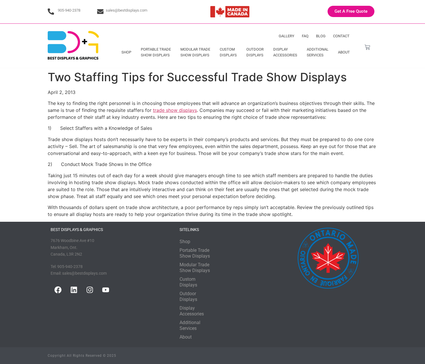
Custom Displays (228, 52)
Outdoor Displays (255, 52)
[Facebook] (58, 289)
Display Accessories (285, 52)
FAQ (305, 36)
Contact (341, 36)
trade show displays (175, 110)
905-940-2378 (69, 10)
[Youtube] (105, 289)
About (344, 52)
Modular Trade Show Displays (195, 52)
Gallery (286, 36)
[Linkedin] (73, 289)
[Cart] (367, 47)
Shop (126, 52)
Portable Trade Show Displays (156, 52)
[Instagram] (89, 289)
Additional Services (317, 52)
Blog (321, 36)
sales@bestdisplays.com (126, 10)
